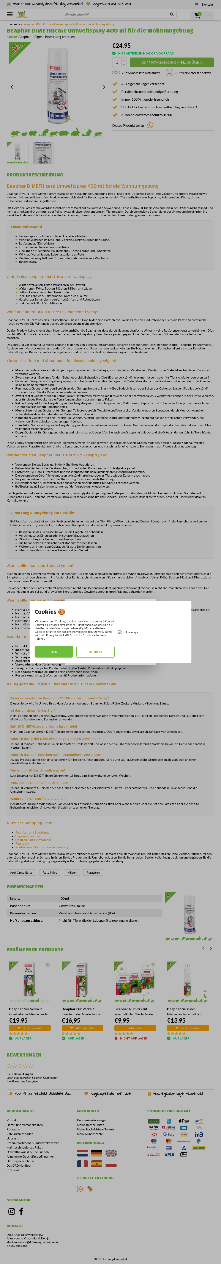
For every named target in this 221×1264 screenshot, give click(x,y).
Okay (54, 651)
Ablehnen (95, 651)
